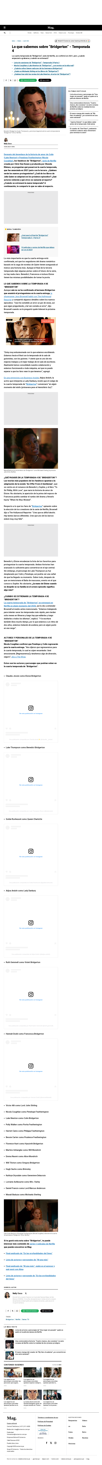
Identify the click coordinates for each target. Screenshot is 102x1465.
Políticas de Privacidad (45, 1421)
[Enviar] (5, 33)
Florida (29, 32)
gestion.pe (36, 1459)
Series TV (25, 1319)
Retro (84, 1432)
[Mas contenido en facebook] (46, 1443)
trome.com (55, 1459)
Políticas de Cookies (44, 1425)
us (69, 1426)
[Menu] (5, 28)
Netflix (18, 1319)
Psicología (71, 32)
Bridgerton (10, 1319)
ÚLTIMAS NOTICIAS (77, 91)
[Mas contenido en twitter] (51, 1443)
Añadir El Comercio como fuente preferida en (72, 41)
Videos (84, 1421)
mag (87, 1459)
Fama (70, 1432)
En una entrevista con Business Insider (21, 378)
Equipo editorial (12, 1423)
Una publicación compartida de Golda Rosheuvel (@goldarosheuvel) (30, 882)
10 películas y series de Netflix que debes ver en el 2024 (37, 248)
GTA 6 (55, 32)
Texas (42, 32)
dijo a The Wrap (19, 657)
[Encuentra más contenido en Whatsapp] (15, 80)
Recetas (85, 1438)
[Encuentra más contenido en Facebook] (6, 80)
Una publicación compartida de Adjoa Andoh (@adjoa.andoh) (31, 954)
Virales (70, 1438)
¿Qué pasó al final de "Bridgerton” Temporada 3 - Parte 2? (34, 236)
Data (84, 1426)
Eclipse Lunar (62, 32)
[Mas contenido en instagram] (55, 1443)
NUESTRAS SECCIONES (74, 1417)
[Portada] (12, 1422)
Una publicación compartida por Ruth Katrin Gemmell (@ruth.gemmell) (31, 1026)
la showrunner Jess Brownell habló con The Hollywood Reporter (28, 296)
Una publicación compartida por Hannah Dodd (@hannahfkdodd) (30, 1097)
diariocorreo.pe (66, 1459)
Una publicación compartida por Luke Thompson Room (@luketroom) (31, 811)
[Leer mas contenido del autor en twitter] (26, 1293)
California (36, 32)
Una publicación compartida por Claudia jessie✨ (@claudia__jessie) (30, 739)
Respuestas (72, 1421)
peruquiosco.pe (79, 1459)
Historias (71, 1444)
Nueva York (49, 32)
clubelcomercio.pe (24, 1459)
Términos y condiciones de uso (48, 1417)
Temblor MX (79, 32)
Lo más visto (10, 1327)
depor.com (45, 1459)
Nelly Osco (8, 144)
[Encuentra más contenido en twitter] (10, 80)
